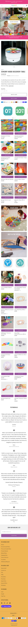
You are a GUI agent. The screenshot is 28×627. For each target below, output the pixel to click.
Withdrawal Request (5, 561)
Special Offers (4, 583)
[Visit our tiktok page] (7, 603)
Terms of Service (4, 557)
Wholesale (3, 585)
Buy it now (14, 98)
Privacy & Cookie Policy (6, 548)
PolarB (2, 593)
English (13, 615)
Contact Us (3, 570)
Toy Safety (3, 559)
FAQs (2, 574)
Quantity (3, 88)
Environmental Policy (5, 546)
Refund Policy (4, 553)
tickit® (2, 69)
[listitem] (14, 2)
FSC (2, 572)
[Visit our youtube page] (10, 603)
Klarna (2, 544)
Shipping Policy (4, 555)
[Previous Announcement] (2, 37)
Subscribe (14, 535)
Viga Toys (3, 596)
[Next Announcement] (26, 37)
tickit (2, 591)
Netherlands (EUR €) (13, 613)
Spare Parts (3, 581)
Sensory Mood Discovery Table (13, 71)
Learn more (11, 85)
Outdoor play (14, 21)
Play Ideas (3, 578)
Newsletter (3, 576)
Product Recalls (4, 551)
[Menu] (1, 5)
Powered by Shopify (14, 623)
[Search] (23, 5)
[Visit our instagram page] (4, 603)
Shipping (8, 75)
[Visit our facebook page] (1, 603)
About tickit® (4, 568)
